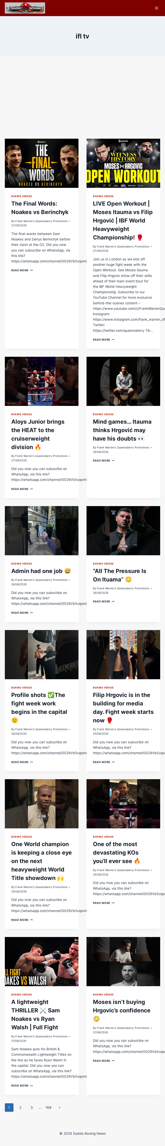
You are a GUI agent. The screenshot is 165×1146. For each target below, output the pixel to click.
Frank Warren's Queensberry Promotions (41, 221)
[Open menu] (156, 8)
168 (48, 1107)
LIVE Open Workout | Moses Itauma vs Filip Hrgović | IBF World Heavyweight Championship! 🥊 (123, 220)
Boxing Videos (21, 196)
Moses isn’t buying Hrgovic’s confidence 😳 (122, 1010)
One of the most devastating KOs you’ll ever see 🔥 (117, 852)
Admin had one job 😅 (41, 571)
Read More (22, 270)
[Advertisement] (82, 101)
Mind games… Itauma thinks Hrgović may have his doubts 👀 (122, 430)
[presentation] (41, 163)
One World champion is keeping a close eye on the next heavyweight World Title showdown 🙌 (41, 861)
